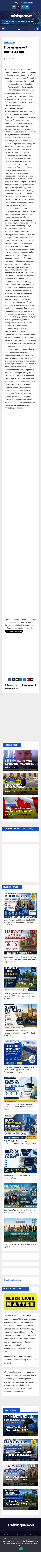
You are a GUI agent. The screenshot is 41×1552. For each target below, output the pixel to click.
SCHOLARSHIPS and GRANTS (14, 1424)
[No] (38, 1544)
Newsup (32, 1535)
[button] (34, 29)
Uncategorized (9, 42)
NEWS (23, 1420)
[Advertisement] (20, 433)
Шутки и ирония (28, 685)
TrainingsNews (20, 16)
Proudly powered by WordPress (14, 1535)
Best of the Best (11, 1445)
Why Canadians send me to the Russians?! (18, 810)
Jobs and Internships (13, 1420)
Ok (21, 1549)
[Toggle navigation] (19, 28)
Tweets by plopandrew (12, 1280)
